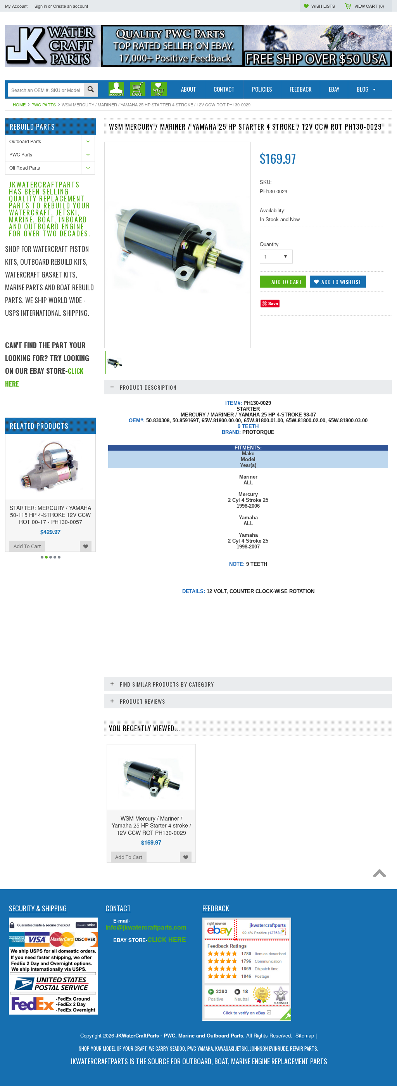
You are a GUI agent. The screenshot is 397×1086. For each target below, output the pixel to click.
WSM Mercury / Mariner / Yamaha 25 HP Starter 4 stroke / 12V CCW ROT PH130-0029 (151, 825)
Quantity (269, 244)
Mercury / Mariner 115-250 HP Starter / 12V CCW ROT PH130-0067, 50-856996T (77, 515)
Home (19, 104)
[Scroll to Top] (381, 875)
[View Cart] (137, 89)
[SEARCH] (91, 90)
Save (273, 303)
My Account (16, 6)
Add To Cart (54, 546)
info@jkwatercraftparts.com (145, 927)
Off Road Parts (24, 167)
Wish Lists (323, 6)
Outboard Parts (25, 141)
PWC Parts (43, 104)
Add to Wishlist (23, 546)
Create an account (70, 6)
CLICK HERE (166, 939)
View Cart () (369, 6)
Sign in (41, 6)
